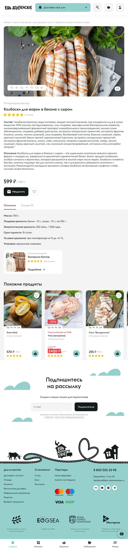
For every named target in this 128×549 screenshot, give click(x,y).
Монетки (8, 484)
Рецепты (8, 497)
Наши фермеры (63, 475)
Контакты (40, 484)
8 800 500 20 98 (105, 470)
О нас (38, 475)
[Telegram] (114, 487)
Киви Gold (12, 332)
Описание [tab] (10, 205)
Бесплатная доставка (15, 488)
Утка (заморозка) (56, 335)
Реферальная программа (17, 493)
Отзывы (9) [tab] (27, 205)
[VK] (96, 487)
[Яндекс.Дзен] (108, 487)
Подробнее (34, 269)
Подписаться (86, 406)
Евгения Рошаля (57, 339)
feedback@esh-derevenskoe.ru (109, 480)
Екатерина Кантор (18, 103)
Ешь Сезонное (15, 336)
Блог (37, 480)
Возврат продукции (14, 501)
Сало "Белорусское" (99, 332)
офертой (49, 417)
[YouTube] (102, 487)
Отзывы (8, 480)
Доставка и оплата (13, 475)
